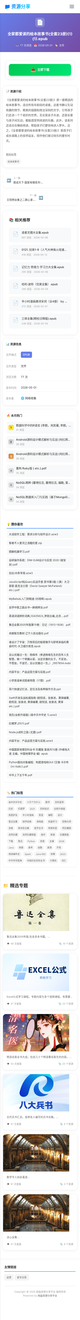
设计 (60, 815)
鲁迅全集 (13, 821)
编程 (50, 815)
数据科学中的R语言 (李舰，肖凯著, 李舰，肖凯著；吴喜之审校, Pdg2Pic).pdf (44, 425)
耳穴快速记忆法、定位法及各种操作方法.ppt (35, 689)
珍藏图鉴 (64, 834)
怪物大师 (66, 821)
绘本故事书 (13, 161)
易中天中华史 (15, 802)
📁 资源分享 (17, 6)
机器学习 (52, 821)
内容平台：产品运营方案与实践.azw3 (31, 740)
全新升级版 (59, 808)
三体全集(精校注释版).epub (39, 318)
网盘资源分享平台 (47, 1295)
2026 (61, 841)
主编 (51, 841)
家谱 (52, 834)
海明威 (39, 821)
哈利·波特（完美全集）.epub (40, 284)
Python (31, 841)
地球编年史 (14, 854)
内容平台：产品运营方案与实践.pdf (29, 671)
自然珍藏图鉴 (29, 834)
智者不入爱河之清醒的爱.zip (25, 543)
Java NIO (41, 854)
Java (11, 847)
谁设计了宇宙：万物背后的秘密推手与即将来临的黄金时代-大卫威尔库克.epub (39, 644)
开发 (59, 847)
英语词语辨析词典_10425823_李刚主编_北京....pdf (38, 615)
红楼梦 (21, 808)
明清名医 (52, 828)
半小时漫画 (28, 815)
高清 (49, 847)
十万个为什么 (33, 802)
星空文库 (22, 1277)
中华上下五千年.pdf (20, 775)
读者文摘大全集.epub (35, 232)
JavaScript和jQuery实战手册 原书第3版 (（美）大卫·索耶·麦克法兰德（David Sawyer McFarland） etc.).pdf (39, 586)
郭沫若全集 (23, 828)
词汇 (64, 860)
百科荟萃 (59, 802)
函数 (40, 847)
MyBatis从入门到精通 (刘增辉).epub (30, 598)
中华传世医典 (15, 860)
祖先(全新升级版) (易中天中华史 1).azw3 (33, 714)
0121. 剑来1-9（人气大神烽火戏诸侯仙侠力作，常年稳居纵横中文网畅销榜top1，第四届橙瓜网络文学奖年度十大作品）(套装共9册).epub (45, 249)
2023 (63, 854)
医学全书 (38, 828)
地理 (21, 847)
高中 (43, 834)
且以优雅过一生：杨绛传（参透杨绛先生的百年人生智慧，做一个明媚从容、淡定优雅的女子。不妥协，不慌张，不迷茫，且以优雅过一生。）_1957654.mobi (40, 659)
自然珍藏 (13, 834)
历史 (11, 808)
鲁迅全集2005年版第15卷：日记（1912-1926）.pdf (39, 624)
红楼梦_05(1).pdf (19, 723)
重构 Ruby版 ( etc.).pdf (31, 468)
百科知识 (44, 808)
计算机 (53, 860)
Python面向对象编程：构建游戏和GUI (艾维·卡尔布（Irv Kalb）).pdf (39, 764)
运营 (9, 1277)
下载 (11, 841)
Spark (28, 854)
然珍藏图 (66, 828)
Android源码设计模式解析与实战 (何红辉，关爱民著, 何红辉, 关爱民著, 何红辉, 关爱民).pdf (44, 439)
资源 (42, 841)
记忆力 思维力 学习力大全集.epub (43, 267)
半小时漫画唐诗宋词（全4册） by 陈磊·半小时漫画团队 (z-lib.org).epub (45, 301)
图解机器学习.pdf (19, 551)
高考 (30, 847)
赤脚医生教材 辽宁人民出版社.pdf (29, 633)
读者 (11, 828)
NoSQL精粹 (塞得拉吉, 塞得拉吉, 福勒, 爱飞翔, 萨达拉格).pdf (44, 482)
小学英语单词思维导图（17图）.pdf (30, 680)
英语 (41, 815)
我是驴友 (13, 815)
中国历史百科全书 (36, 860)
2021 (32, 808)
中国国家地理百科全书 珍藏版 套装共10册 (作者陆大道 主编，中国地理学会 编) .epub (39, 751)
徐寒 (53, 854)
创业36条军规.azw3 (21, 573)
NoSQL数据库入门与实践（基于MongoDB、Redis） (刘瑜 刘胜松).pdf (44, 497)
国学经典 (27, 821)
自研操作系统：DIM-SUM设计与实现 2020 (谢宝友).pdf (37, 562)
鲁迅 (20, 841)
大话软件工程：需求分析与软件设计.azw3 (33, 534)
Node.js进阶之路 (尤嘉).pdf (25, 732)
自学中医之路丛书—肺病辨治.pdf (28, 607)
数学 (47, 802)
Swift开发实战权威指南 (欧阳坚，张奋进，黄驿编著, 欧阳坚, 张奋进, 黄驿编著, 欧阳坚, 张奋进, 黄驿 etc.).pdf (39, 702)
